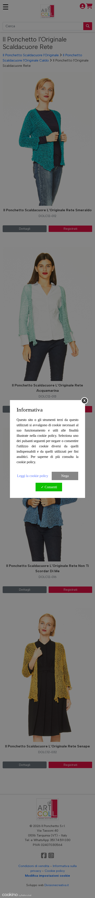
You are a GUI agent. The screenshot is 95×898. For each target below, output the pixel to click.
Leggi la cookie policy (32, 476)
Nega (65, 476)
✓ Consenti (49, 487)
